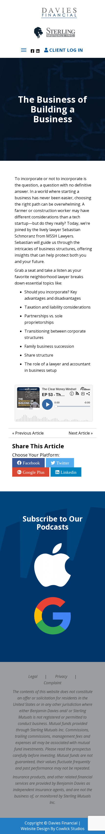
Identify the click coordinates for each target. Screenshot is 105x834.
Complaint (52, 682)
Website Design (35, 828)
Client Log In (65, 50)
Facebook (30, 463)
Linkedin (67, 472)
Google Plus (32, 472)
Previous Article (29, 433)
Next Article (79, 433)
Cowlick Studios (70, 828)
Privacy (61, 676)
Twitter (62, 463)
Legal (32, 676)
